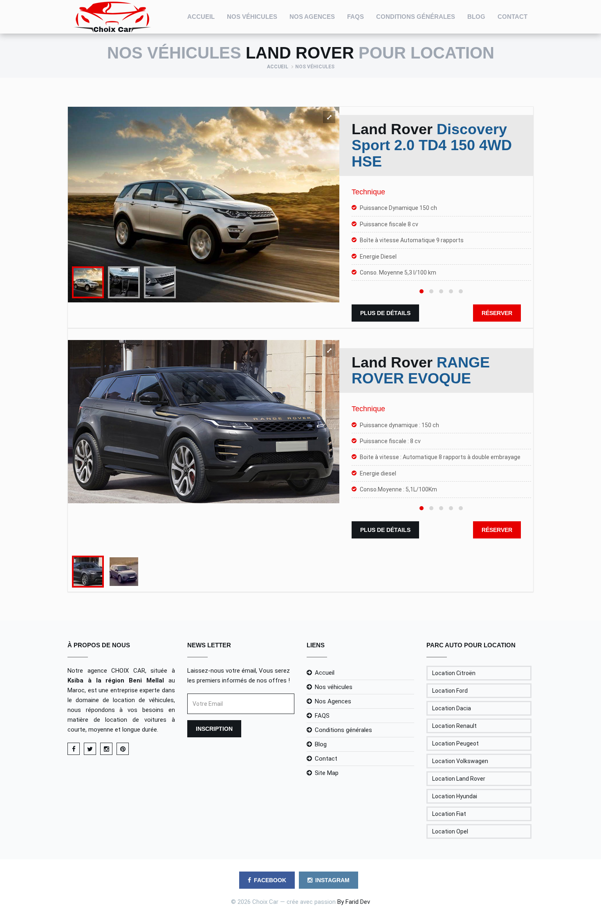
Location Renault (454, 726)
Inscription (214, 728)
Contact (512, 16)
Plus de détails (385, 313)
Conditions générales (415, 16)
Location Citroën (453, 673)
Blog (476, 16)
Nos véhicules (252, 16)
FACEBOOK (270, 880)
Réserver (497, 313)
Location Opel (450, 831)
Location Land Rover (458, 778)
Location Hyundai (454, 796)
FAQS (355, 16)
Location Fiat (449, 814)
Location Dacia (451, 708)
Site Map (327, 773)
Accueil (201, 16)
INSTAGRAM (332, 880)
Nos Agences (312, 16)
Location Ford (450, 690)
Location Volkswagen (460, 761)
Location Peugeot (455, 743)
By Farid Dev (353, 901)
